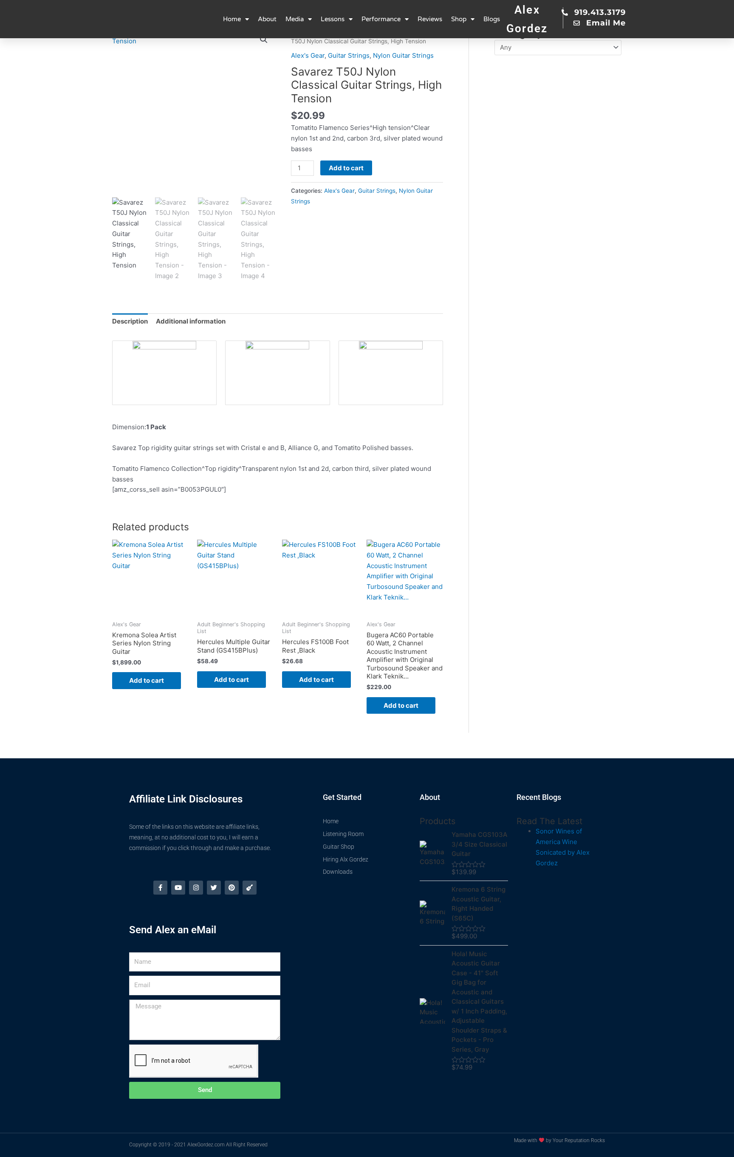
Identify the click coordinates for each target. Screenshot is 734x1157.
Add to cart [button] (146, 680)
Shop (458, 19)
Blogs (491, 19)
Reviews (430, 19)
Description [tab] (130, 321)
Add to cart (346, 168)
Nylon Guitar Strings (403, 55)
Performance (381, 19)
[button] (263, 39)
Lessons (332, 19)
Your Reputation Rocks (579, 1140)
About (267, 19)
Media (294, 19)
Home (232, 19)
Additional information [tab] (191, 321)
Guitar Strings (349, 55)
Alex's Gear (308, 55)
